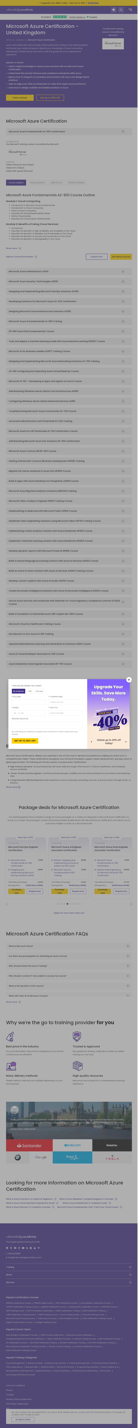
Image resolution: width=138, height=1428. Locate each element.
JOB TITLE (53, 707)
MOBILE (15, 707)
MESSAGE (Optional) (20, 719)
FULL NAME (16, 697)
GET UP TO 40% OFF (25, 740)
